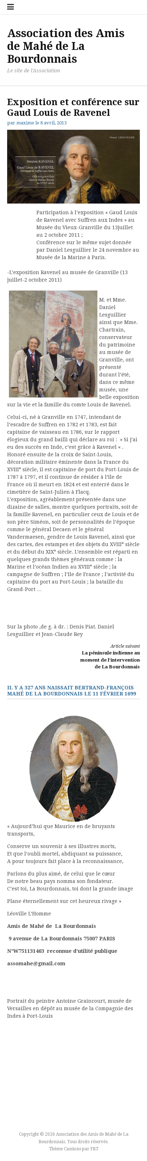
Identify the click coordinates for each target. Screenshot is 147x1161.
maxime (25, 122)
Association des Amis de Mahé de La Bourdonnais (66, 46)
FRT (94, 1148)
